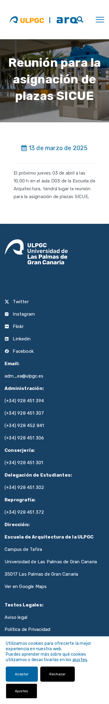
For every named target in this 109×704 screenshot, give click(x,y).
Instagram (23, 314)
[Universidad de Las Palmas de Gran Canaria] (27, 19)
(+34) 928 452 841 (24, 425)
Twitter (20, 301)
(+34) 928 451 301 (24, 462)
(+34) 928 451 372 (24, 512)
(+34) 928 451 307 (24, 413)
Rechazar (57, 674)
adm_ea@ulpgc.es (24, 376)
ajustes (79, 659)
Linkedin (21, 339)
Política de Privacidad (27, 629)
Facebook (23, 351)
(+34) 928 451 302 (24, 487)
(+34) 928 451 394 (24, 400)
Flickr (18, 326)
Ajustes (21, 691)
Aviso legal (16, 617)
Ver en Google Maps (26, 586)
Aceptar (22, 674)
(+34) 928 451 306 (24, 438)
